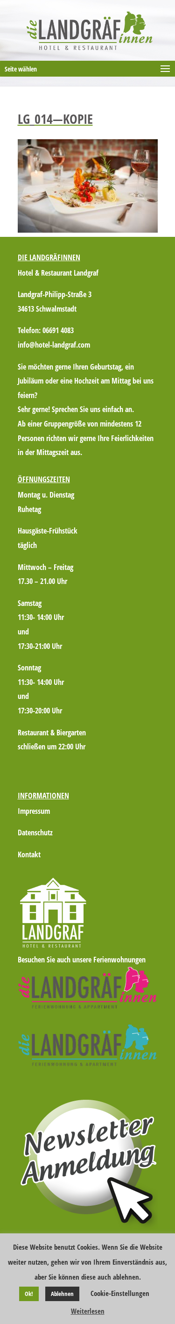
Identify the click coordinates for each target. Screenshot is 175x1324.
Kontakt (29, 854)
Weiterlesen (88, 1311)
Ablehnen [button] (62, 1293)
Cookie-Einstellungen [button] (120, 1293)
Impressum (34, 811)
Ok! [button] (29, 1293)
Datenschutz (35, 832)
